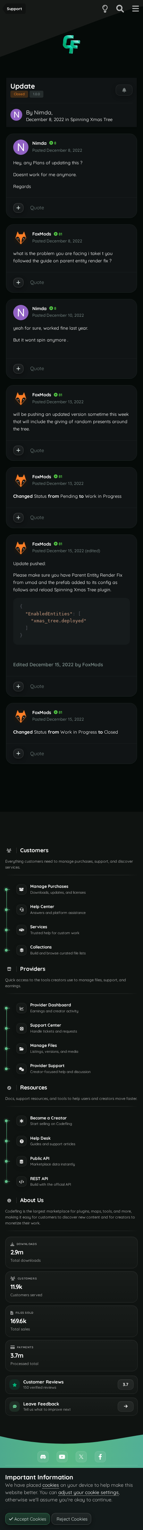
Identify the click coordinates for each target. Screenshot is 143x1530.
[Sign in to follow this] (124, 90)
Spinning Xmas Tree (91, 119)
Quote (37, 207)
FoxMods (41, 234)
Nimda (42, 112)
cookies (50, 1485)
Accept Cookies (29, 1519)
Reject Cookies (71, 1519)
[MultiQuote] (18, 208)
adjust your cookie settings (88, 1492)
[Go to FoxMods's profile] (20, 238)
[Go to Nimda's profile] (16, 115)
